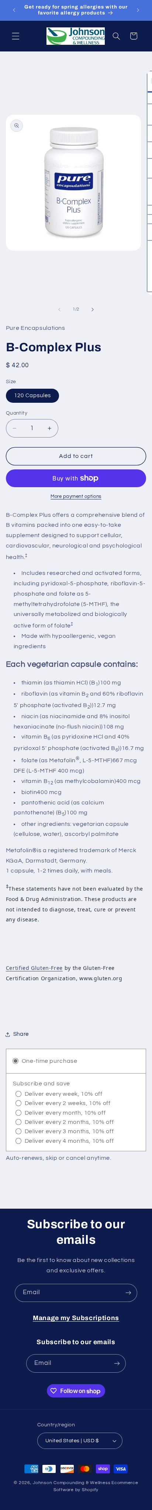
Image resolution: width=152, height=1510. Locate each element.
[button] (15, 35)
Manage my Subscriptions (76, 1318)
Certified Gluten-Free (34, 967)
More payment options (76, 496)
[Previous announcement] (14, 10)
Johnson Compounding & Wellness (71, 1483)
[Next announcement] (138, 10)
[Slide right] (92, 309)
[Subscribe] (128, 1293)
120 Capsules (32, 395)
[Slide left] (59, 309)
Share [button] (21, 1034)
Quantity (16, 413)
